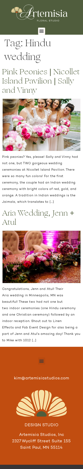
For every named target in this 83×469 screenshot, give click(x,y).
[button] (41, 31)
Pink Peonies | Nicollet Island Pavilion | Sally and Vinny (41, 81)
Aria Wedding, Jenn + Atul (38, 217)
